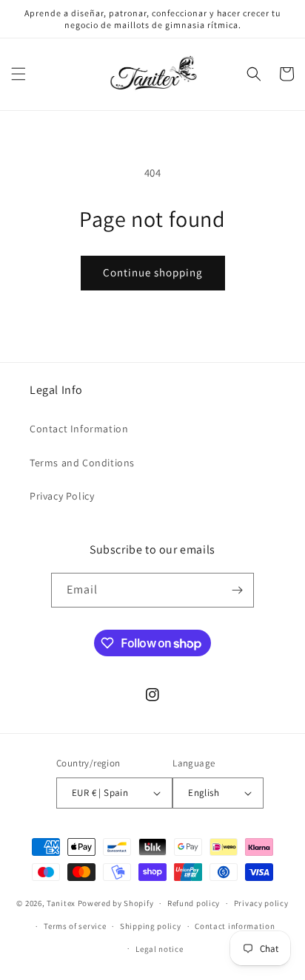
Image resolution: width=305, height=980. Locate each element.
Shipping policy (150, 926)
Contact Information (79, 428)
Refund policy (193, 903)
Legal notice (159, 949)
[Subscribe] (237, 590)
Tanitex (62, 903)
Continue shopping (153, 272)
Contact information (235, 926)
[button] (18, 74)
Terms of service (75, 926)
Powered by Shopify (116, 903)
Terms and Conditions (82, 462)
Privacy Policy (62, 496)
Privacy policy (261, 903)
